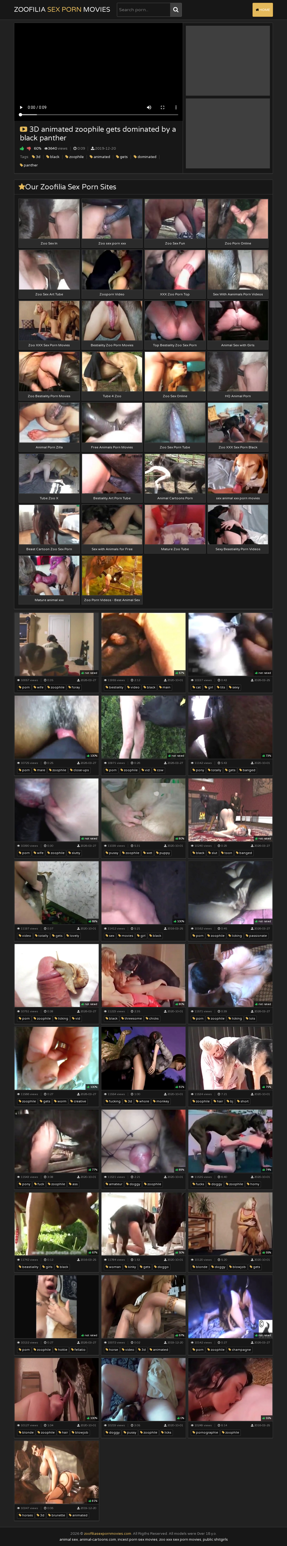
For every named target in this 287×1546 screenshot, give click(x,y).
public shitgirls (215, 1539)
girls (48, 1267)
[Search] (176, 10)
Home (264, 10)
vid (147, 770)
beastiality (29, 1267)
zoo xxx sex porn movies (180, 1539)
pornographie (206, 1432)
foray (75, 687)
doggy (134, 1184)
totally (215, 770)
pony (199, 770)
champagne (241, 1350)
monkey (162, 1101)
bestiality (115, 687)
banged (248, 770)
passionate (257, 936)
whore (143, 1101)
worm (61, 1101)
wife (39, 687)
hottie (62, 1350)
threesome (133, 1018)
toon (228, 853)
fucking (114, 1101)
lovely (74, 936)
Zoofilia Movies (62, 10)
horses (27, 1515)
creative (79, 1101)
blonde (201, 1267)
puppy (164, 853)
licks (167, 1432)
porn (25, 687)
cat (198, 687)
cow (159, 770)
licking (236, 936)
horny (254, 1184)
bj (231, 1101)
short (244, 1101)
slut (214, 853)
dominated (146, 157)
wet (149, 853)
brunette (58, 1515)
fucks (199, 1184)
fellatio (79, 1350)
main (166, 687)
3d (37, 157)
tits (222, 687)
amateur (115, 1184)
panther (30, 165)
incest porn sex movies (138, 1539)
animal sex (68, 1539)
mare (40, 770)
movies (127, 936)
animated (101, 157)
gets (123, 157)
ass (74, 1184)
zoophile (76, 157)
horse (113, 1350)
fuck (40, 1184)
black (54, 157)
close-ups (81, 770)
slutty (75, 853)
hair (219, 1101)
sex (111, 936)
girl (210, 687)
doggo (163, 1267)
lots (251, 1018)
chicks (153, 1018)
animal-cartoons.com (98, 1539)
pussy (113, 853)
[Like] (22, 148)
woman (114, 1267)
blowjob (239, 1267)
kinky (131, 1267)
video (135, 687)
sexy (235, 687)
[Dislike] (29, 148)
